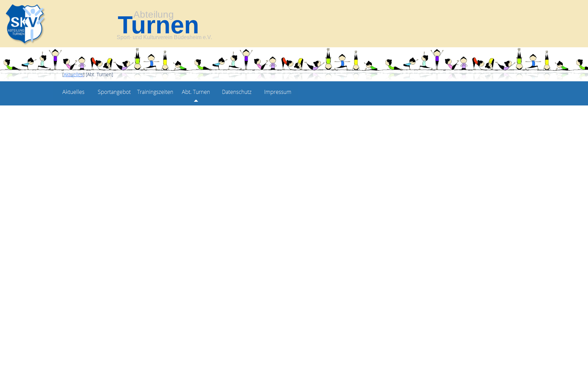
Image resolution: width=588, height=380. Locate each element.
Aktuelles (73, 74)
